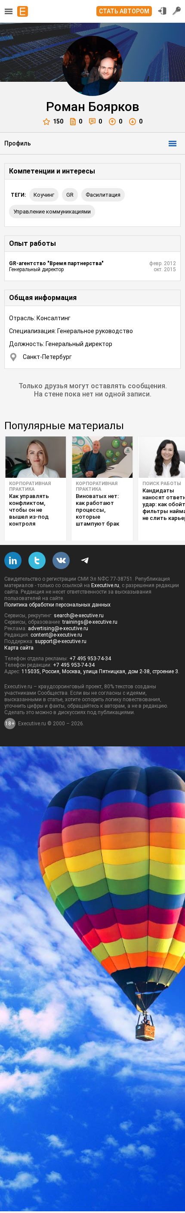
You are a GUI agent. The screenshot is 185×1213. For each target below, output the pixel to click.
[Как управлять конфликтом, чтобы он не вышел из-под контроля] (35, 457)
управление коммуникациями (52, 211)
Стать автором (124, 11)
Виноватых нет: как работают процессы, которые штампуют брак (97, 510)
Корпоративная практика (30, 486)
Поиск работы (161, 483)
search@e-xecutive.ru (79, 616)
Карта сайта (19, 648)
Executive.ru (105, 585)
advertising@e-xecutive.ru (58, 628)
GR (70, 195)
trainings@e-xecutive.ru (89, 622)
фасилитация (103, 195)
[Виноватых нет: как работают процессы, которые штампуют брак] (102, 457)
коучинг (44, 195)
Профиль (17, 143)
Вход (162, 11)
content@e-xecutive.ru (56, 635)
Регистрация (177, 11)
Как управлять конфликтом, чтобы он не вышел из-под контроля (29, 510)
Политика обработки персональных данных (57, 605)
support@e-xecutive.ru (60, 641)
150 (58, 121)
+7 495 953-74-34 (90, 659)
